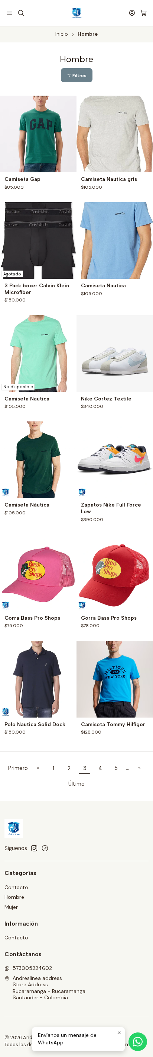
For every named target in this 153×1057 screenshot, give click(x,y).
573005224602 (32, 968)
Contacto (16, 887)
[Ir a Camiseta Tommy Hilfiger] (114, 679)
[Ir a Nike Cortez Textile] (114, 353)
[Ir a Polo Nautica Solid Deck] (38, 679)
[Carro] (144, 13)
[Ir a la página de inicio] (76, 13)
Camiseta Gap (22, 179)
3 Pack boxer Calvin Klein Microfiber (36, 289)
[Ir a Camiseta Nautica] (114, 240)
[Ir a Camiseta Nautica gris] (114, 134)
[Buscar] (21, 13)
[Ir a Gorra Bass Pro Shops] (38, 572)
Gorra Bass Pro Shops (32, 618)
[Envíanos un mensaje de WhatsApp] (137, 1041)
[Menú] (9, 13)
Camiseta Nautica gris (109, 179)
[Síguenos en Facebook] (45, 848)
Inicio (61, 34)
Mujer (11, 907)
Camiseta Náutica (26, 505)
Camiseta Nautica (103, 285)
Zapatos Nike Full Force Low (111, 508)
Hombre (14, 897)
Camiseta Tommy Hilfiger (113, 724)
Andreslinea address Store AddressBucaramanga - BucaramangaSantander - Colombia (49, 988)
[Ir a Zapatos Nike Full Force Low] (114, 459)
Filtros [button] (79, 75)
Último (76, 783)
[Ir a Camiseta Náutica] (38, 459)
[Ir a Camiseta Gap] (38, 134)
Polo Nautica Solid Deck (34, 724)
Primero (18, 768)
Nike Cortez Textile (106, 399)
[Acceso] (132, 13)
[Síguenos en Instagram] (34, 848)
